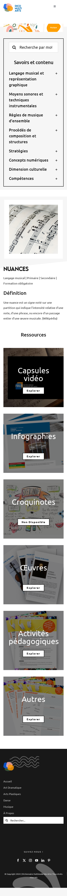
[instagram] (30, 860)
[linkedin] (42, 860)
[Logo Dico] (12, 4)
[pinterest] (48, 860)
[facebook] (18, 860)
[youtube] (36, 860)
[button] (33, 79)
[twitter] (24, 860)
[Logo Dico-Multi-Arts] (8, 763)
